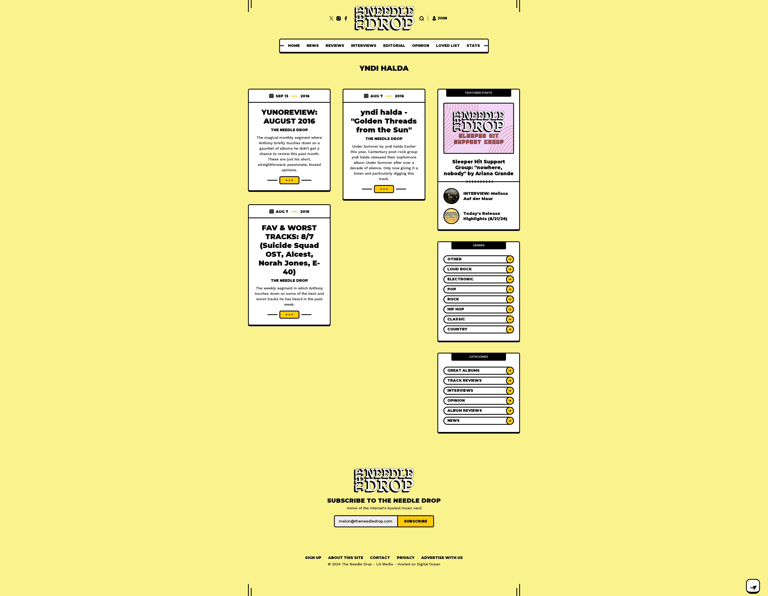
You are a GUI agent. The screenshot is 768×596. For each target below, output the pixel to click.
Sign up (313, 558)
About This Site (345, 558)
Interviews (363, 45)
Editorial (394, 45)
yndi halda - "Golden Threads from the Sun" (384, 121)
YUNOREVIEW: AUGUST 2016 (289, 116)
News (313, 45)
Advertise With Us (442, 558)
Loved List (448, 45)
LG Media (384, 564)
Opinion (420, 45)
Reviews (335, 45)
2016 (305, 96)
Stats (473, 45)
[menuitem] (294, 45)
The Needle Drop (289, 130)
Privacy (405, 558)
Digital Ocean (428, 564)
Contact (380, 558)
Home (294, 45)
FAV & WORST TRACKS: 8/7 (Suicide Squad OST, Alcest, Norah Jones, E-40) (289, 249)
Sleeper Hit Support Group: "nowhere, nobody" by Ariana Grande (479, 167)
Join (442, 18)
